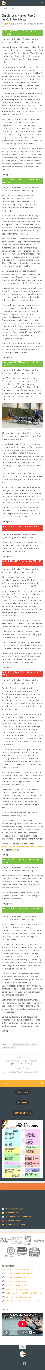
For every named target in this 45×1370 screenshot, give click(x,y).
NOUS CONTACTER (23, 1113)
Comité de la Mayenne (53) (17, 1277)
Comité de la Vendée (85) (16, 1285)
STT (6, 24)
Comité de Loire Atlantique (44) (19, 1269)
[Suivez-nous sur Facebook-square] (41, 1083)
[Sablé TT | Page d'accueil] (4, 3)
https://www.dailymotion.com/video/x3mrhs (22, 846)
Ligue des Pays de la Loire (17, 1289)
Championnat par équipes (21, 1044)
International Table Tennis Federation (22, 1301)
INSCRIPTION (22, 1092)
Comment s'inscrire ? (15, 1209)
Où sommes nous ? (14, 1212)
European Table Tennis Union (18, 1297)
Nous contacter (13, 1220)
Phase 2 (35, 1044)
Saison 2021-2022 (9, 1048)
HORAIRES (22, 1102)
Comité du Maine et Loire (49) (19, 1273)
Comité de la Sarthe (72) (16, 1281)
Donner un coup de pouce (17, 1224)
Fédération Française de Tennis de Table (23, 1293)
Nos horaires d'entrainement (19, 1216)
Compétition (8, 9)
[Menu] (42, 3)
